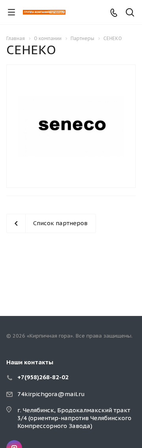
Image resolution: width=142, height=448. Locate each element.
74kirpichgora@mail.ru (51, 394)
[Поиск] (130, 13)
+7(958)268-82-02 (43, 377)
